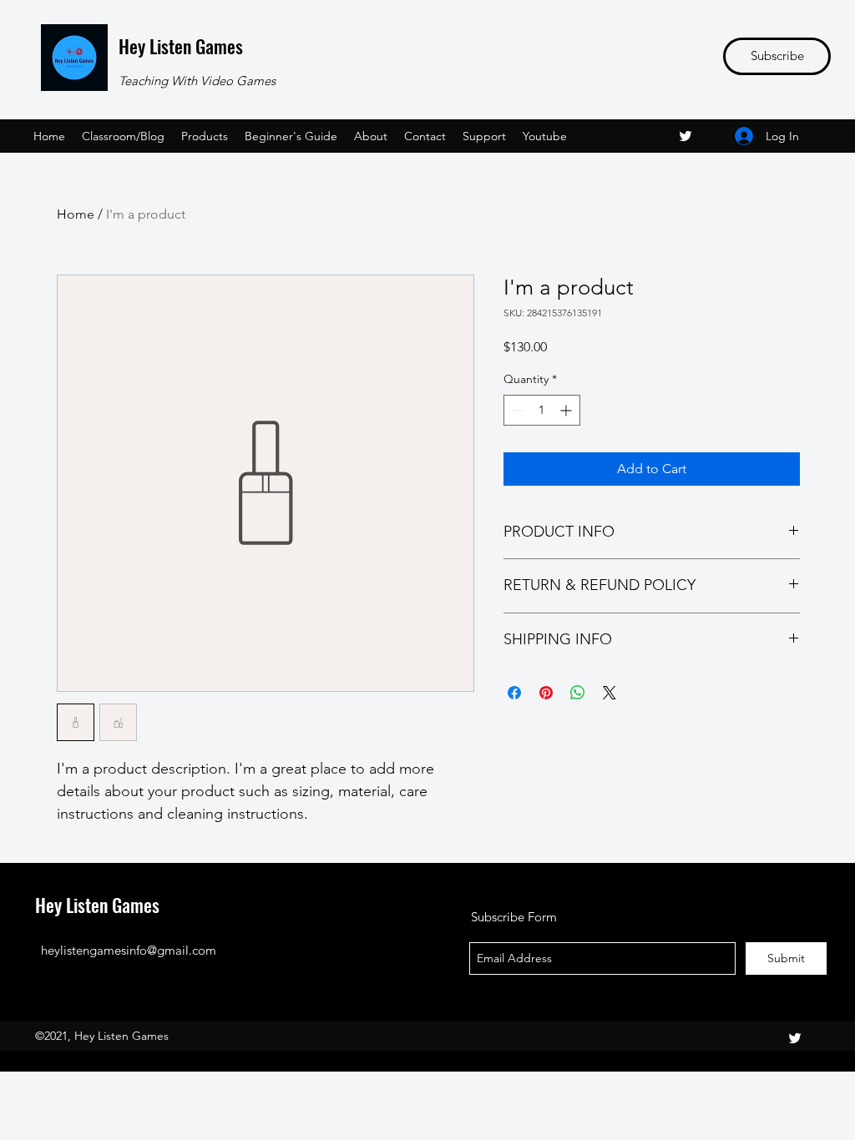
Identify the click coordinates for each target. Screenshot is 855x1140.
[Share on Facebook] (514, 693)
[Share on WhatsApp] (578, 693)
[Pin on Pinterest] (546, 693)
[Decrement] (516, 410)
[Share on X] (610, 693)
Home (75, 214)
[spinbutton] (542, 410)
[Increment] (567, 410)
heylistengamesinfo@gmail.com (128, 950)
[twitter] (685, 136)
